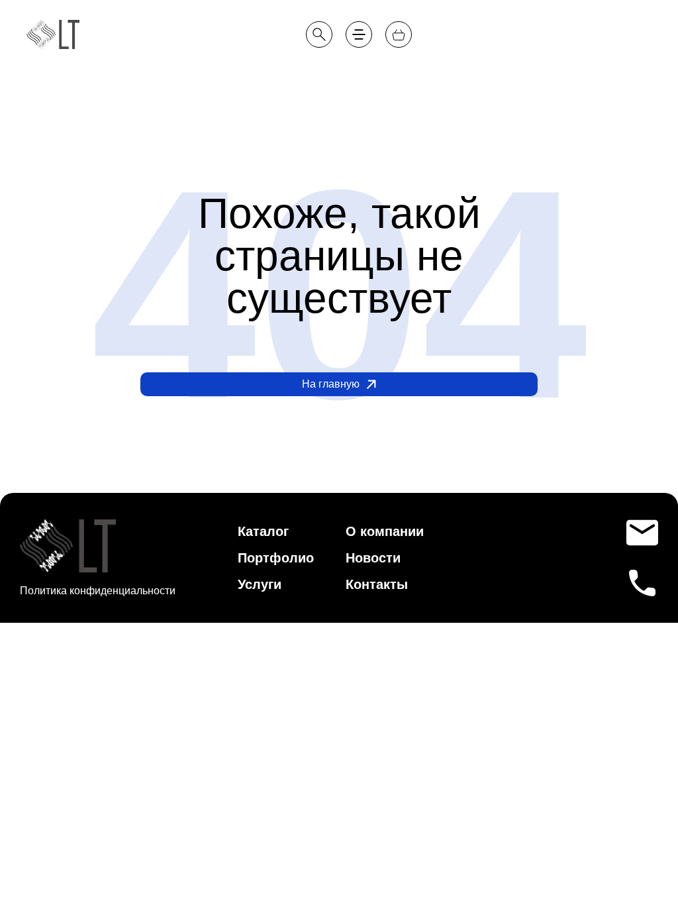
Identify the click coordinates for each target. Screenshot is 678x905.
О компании (434, 74)
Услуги (259, 584)
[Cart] (398, 34)
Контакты (629, 74)
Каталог (263, 531)
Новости (535, 74)
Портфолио (326, 74)
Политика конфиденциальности (97, 590)
